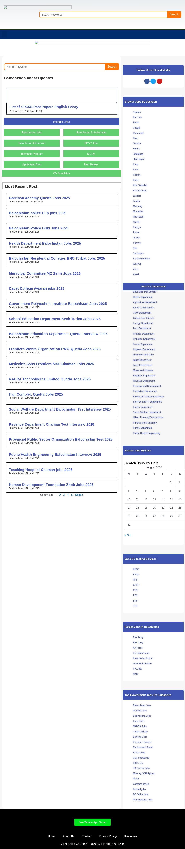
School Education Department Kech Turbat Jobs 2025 (55, 319)
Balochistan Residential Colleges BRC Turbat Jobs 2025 (57, 258)
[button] (4, 34)
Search (174, 14)
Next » (79, 494)
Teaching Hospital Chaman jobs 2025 (40, 470)
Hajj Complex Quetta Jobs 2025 (36, 394)
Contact (87, 836)
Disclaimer (130, 836)
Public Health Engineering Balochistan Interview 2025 (55, 455)
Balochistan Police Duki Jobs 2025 (38, 228)
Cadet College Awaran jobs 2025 (36, 288)
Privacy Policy (108, 836)
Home (51, 836)
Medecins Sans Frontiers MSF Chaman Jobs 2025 (51, 364)
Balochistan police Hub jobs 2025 (37, 213)
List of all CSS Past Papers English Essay (43, 107)
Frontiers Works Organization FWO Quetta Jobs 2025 (55, 349)
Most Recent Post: (21, 186)
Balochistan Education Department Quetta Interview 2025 (58, 334)
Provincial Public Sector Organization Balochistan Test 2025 (61, 439)
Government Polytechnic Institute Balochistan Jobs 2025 (58, 304)
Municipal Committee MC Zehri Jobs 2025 (45, 273)
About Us (68, 836)
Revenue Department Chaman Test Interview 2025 (51, 424)
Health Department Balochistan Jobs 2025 (45, 243)
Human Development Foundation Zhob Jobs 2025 (51, 485)
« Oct (128, 535)
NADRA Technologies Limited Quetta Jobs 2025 (50, 379)
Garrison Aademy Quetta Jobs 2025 (39, 198)
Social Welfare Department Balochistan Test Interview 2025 (60, 409)
